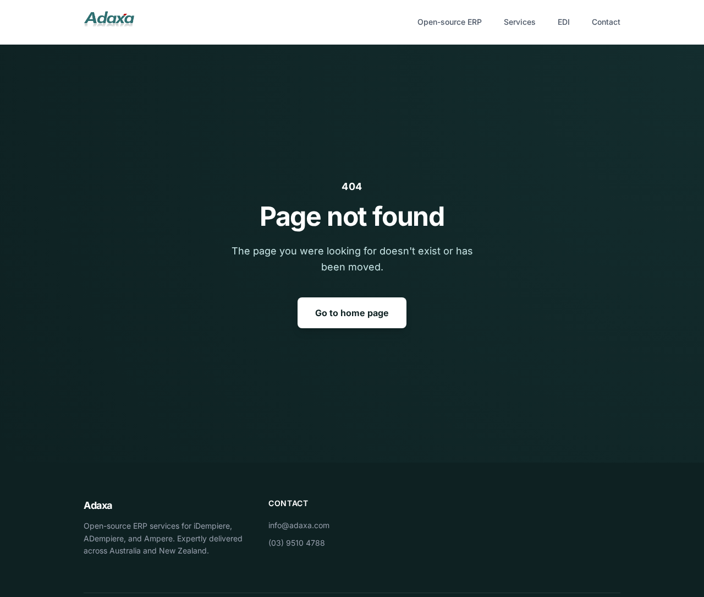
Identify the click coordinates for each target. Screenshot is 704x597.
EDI (564, 21)
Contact (606, 21)
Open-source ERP (449, 21)
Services (520, 21)
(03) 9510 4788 (296, 542)
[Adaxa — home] (109, 22)
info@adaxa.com (298, 525)
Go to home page (352, 312)
